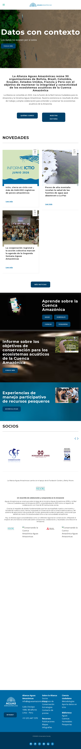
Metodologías (68, 701)
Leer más (9, 201)
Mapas (45, 724)
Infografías (47, 727)
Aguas (64, 715)
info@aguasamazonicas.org (34, 701)
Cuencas (65, 718)
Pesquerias (67, 724)
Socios (45, 698)
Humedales (67, 721)
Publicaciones (48, 721)
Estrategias (47, 707)
